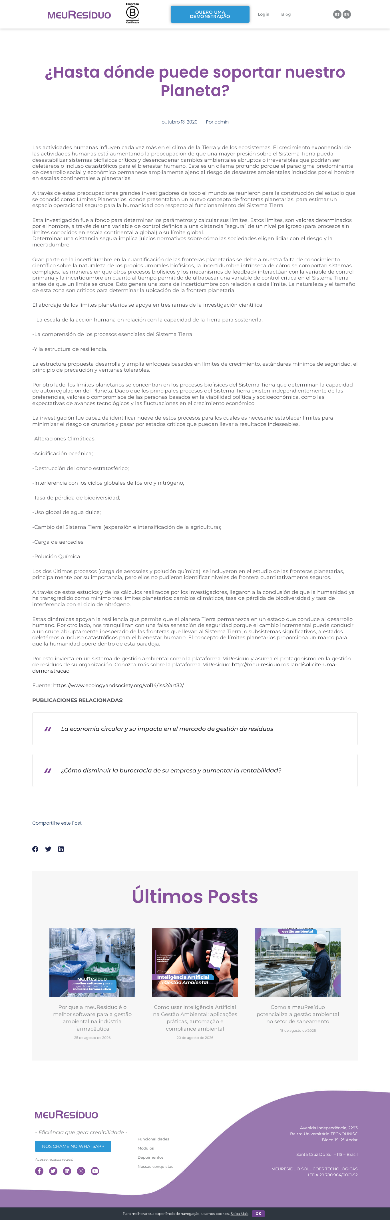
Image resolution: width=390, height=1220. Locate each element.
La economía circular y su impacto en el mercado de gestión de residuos (167, 728)
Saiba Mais (239, 1213)
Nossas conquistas (155, 1166)
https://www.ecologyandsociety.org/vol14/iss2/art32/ (118, 685)
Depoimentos (151, 1157)
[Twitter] (53, 1171)
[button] (35, 849)
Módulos (146, 1148)
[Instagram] (81, 1171)
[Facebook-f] (39, 1171)
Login (264, 14)
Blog (286, 14)
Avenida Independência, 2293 (329, 1127)
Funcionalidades (153, 1139)
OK (258, 1213)
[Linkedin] (67, 1171)
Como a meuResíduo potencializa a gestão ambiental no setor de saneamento (298, 1014)
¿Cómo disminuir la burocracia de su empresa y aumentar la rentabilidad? (171, 770)
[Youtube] (95, 1171)
